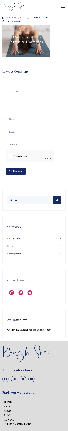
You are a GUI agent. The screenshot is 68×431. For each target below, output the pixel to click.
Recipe (10, 246)
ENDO (7, 406)
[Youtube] (31, 379)
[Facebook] (5, 379)
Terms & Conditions (17, 424)
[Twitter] (23, 379)
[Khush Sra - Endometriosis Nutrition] (14, 6)
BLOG (7, 415)
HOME (8, 401)
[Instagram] (14, 379)
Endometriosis (14, 238)
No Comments (13, 21)
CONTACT (10, 419)
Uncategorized (14, 253)
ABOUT (8, 410)
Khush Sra (35, 17)
